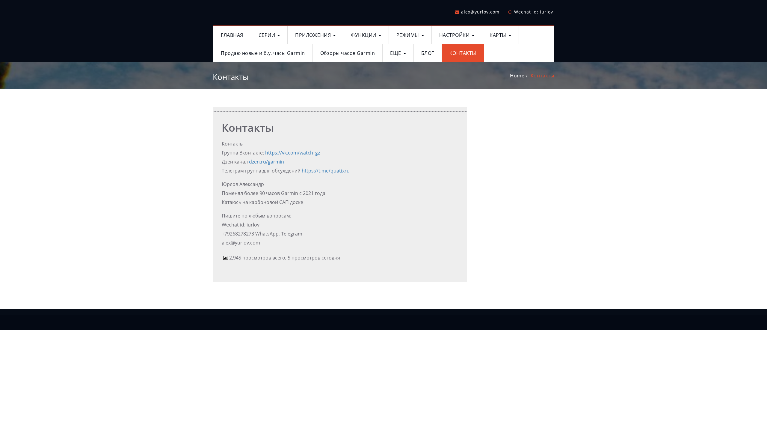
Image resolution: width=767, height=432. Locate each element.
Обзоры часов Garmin (347, 53)
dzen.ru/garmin (266, 161)
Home (517, 75)
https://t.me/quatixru (326, 170)
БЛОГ (427, 53)
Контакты (542, 75)
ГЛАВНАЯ (232, 35)
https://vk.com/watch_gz (292, 152)
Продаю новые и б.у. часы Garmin (263, 53)
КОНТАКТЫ (462, 53)
